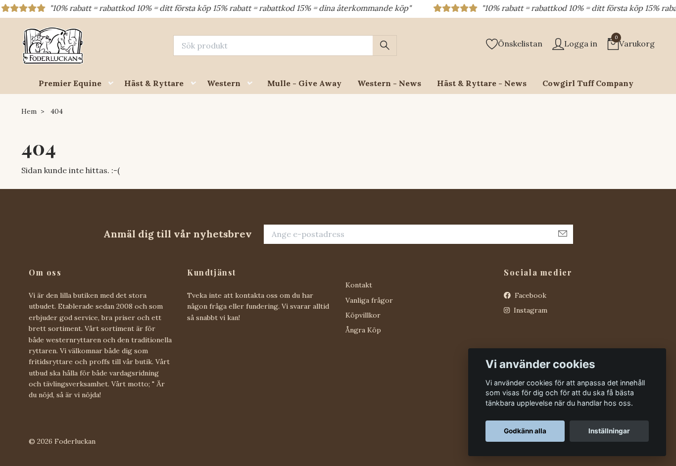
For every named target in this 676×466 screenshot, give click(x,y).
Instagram (529, 310)
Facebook (529, 295)
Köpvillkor (363, 315)
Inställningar (609, 431)
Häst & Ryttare (154, 83)
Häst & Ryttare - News (482, 83)
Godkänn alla (525, 431)
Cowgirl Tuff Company (587, 83)
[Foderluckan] (53, 45)
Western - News (389, 83)
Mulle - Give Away (304, 83)
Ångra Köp (363, 330)
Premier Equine (70, 83)
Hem (29, 111)
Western (224, 83)
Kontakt (358, 284)
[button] (112, 83)
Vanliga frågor (369, 300)
